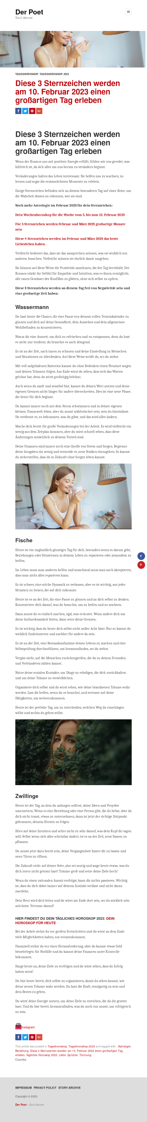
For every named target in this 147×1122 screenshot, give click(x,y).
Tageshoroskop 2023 (54, 74)
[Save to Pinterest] (141, 565)
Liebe (62, 1055)
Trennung (85, 1055)
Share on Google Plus (39, 111)
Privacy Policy (45, 1088)
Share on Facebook (18, 111)
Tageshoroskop (26, 74)
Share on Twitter (25, 111)
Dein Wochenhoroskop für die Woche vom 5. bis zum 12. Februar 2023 (70, 215)
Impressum (23, 1088)
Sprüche (72, 1055)
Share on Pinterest (32, 111)
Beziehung (22, 1051)
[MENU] (128, 11)
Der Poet (29, 11)
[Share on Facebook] (141, 556)
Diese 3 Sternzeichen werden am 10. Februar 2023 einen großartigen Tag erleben (67, 91)
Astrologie (124, 1046)
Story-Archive (69, 1088)
